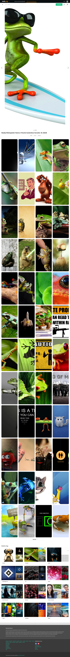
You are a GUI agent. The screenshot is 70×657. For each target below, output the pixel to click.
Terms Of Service (20, 655)
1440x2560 (7, 642)
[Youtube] (39, 644)
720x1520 (23, 642)
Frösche (39, 135)
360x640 (10, 642)
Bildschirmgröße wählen (38, 646)
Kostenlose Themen (8, 648)
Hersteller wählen (37, 645)
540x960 (17, 642)
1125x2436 (13, 642)
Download (59, 4)
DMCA (23, 655)
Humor (35, 135)
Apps (6, 649)
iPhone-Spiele (7, 644)
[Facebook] (36, 644)
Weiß (31, 135)
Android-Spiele (8, 643)
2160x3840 (20, 642)
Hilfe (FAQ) (36, 649)
